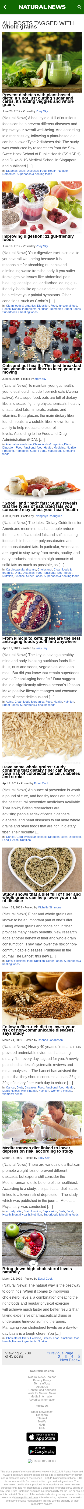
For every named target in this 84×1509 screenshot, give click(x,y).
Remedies (8, 174)
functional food (68, 305)
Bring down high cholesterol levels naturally (37, 1270)
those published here (26, 1497)
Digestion (43, 305)
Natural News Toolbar (42, 1377)
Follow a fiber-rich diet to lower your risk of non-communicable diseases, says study (38, 1030)
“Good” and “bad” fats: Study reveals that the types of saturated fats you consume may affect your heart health (40, 506)
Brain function (32, 1211)
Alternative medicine (19, 444)
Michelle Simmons (49, 907)
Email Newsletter (42, 1411)
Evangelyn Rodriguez (48, 516)
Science (19, 576)
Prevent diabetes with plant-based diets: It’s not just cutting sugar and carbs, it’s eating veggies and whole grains (38, 100)
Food (43, 170)
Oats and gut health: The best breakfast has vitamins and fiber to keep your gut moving (41, 368)
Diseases (33, 170)
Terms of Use (42, 1383)
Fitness (47, 1338)
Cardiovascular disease (21, 569)
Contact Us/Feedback (42, 1390)
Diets (22, 170)
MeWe (42, 1421)
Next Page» (70, 1360)
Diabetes (12, 170)
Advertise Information (42, 1399)
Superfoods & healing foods (34, 174)
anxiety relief (14, 1211)
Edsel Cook (41, 783)
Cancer (10, 837)
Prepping (8, 450)
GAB (42, 1424)
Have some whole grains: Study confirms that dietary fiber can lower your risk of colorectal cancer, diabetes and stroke (41, 772)
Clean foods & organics (21, 305)
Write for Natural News (42, 1393)
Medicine (59, 447)
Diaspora (42, 1415)
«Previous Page (60, 1353)
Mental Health (21, 1214)
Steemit (42, 1418)
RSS (42, 1428)
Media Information (42, 1396)
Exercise (35, 1338)
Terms (16, 1474)
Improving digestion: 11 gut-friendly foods (38, 238)
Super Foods (72, 309)
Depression (49, 1211)
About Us (42, 1386)
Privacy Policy (42, 1380)
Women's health (12, 1094)
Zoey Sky (42, 111)
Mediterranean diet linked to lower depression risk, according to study (37, 1150)
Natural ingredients (24, 309)
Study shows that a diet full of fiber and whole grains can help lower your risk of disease (41, 897)
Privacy (6, 1474)
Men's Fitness (11, 1090)
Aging (9, 701)
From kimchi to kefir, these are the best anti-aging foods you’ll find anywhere (41, 640)
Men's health (29, 1090)
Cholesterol (45, 569)
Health (52, 170)
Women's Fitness (61, 1090)
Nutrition (63, 170)
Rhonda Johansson (50, 1040)
